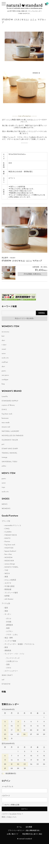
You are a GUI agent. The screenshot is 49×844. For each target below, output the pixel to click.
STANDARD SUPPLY (10, 401)
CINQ (7, 529)
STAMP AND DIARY (10, 449)
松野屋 (7, 596)
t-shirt (4, 345)
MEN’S (4, 504)
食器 (8, 628)
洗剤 (8, 664)
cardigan (5, 379)
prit (3, 444)
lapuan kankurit (10, 551)
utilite (4, 466)
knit (3, 336)
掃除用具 (8, 651)
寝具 (6, 608)
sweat (4, 349)
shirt (3, 340)
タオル (8, 668)
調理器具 (9, 625)
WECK (7, 573)
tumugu (4, 457)
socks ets (5, 492)
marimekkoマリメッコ (13, 525)
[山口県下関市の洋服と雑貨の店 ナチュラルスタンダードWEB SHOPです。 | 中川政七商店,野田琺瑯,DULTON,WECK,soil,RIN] (24, 8)
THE (6, 570)
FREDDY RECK (11, 535)
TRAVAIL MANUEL (9, 453)
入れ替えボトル (12, 661)
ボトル (8, 619)
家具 (6, 647)
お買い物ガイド (12, 834)
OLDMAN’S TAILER (10, 440)
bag (3, 384)
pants (4, 371)
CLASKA (8, 532)
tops (3, 487)
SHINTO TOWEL (11, 567)
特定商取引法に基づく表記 (32, 834)
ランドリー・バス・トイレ (14, 654)
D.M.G (4, 409)
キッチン (8, 614)
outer (4, 353)
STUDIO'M (6, 684)
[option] (24, 230)
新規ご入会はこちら (9, 817)
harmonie (5, 418)
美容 (6, 611)
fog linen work (7, 414)
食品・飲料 (9, 638)
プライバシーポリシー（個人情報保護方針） (24, 830)
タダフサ (8, 583)
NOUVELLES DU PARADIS (12, 436)
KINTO (7, 538)
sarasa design (10, 564)
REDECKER (9, 561)
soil (3, 680)
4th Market (9, 599)
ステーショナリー (11, 671)
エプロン (9, 631)
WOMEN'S (6, 508)
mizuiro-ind (6, 427)
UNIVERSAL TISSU (9, 462)
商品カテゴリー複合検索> (24, 318)
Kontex (7, 541)
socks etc (5, 358)
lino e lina (8, 554)
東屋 (6, 577)
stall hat (5, 362)
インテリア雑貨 (10, 641)
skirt (3, 366)
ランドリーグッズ (12, 658)
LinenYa (5, 396)
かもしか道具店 (10, 580)
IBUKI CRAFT (7, 675)
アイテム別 (6, 603)
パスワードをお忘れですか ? (12, 814)
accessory (5, 332)
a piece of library (8, 405)
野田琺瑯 (8, 589)
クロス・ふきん (12, 635)
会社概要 (29, 827)
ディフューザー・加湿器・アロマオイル (19, 644)
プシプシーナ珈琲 (11, 593)
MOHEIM (8, 557)
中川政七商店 (9, 586)
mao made (6, 422)
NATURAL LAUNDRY (10, 431)
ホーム (19, 827)
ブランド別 (6, 521)
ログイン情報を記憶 (11, 805)
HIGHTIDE (9, 548)
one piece (5, 375)
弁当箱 (8, 622)
